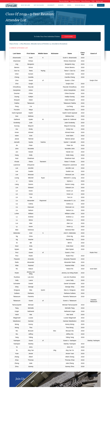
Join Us (20, 378)
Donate (101, 5)
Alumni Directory (85, 1)
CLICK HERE (69, 37)
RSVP (66, 383)
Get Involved (39, 5)
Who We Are (25, 5)
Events (60, 5)
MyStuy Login (99, 1)
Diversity (51, 5)
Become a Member (64, 1)
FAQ (93, 1)
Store (91, 5)
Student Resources (75, 1)
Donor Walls (80, 5)
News (69, 5)
